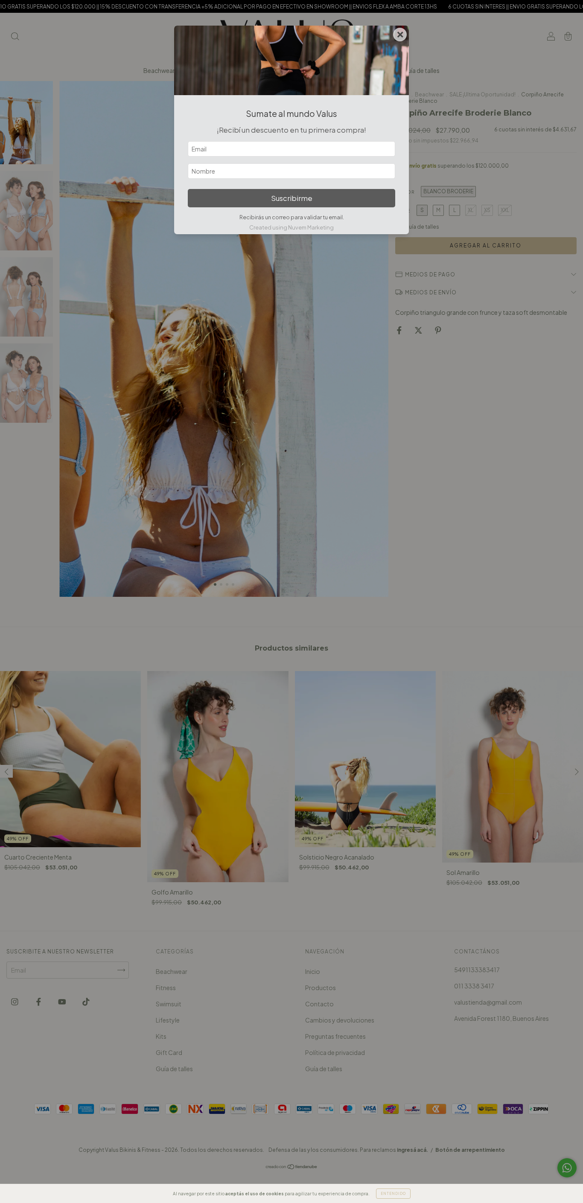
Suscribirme (291, 198)
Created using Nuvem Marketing (291, 227)
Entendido (393, 1193)
